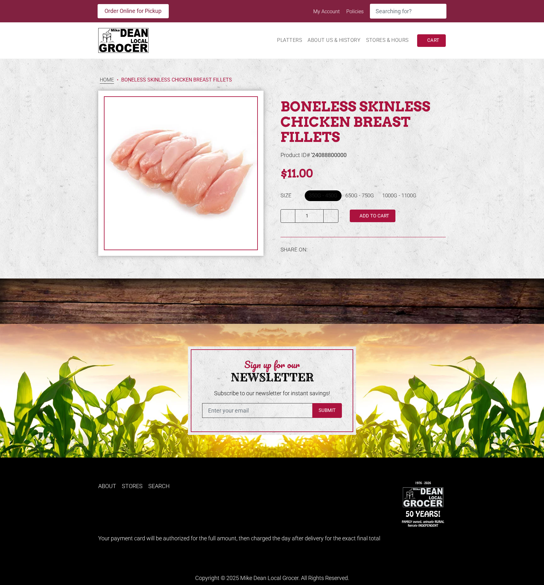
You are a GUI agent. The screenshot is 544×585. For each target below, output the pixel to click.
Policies (355, 11)
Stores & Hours (387, 40)
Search (159, 486)
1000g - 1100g (399, 195)
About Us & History (334, 40)
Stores (132, 486)
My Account (327, 11)
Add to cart (373, 216)
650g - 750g (359, 195)
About (107, 486)
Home (107, 80)
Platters (289, 40)
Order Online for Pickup (133, 11)
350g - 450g (323, 195)
